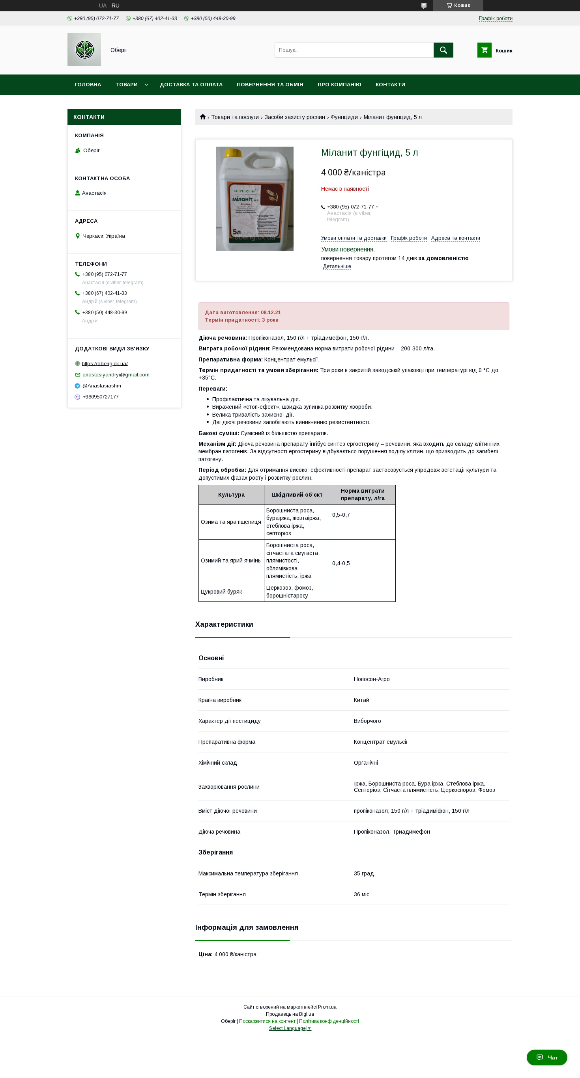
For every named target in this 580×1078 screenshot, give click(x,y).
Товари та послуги (235, 117)
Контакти (390, 85)
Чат (553, 1057)
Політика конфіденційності (329, 1021)
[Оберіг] (84, 64)
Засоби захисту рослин (295, 117)
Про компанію (339, 85)
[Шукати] (443, 50)
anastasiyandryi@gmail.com (116, 375)
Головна (88, 85)
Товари (126, 85)
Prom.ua (327, 1007)
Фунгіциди (344, 117)
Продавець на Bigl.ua (290, 1014)
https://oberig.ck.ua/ (105, 363)
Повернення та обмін (270, 85)
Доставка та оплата (191, 85)
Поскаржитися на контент (267, 1021)
